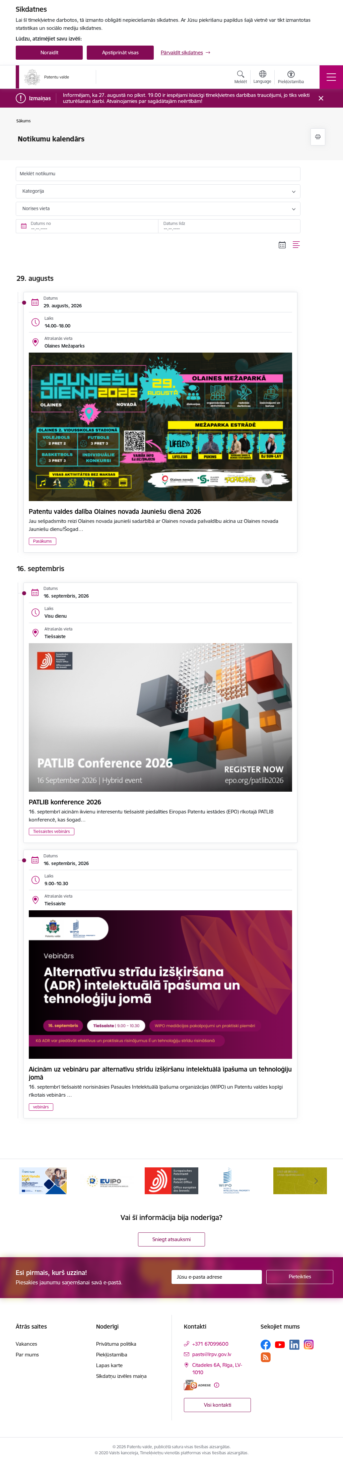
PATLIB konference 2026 (65, 802)
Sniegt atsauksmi (171, 1239)
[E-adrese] (197, 1385)
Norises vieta (36, 208)
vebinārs (41, 1106)
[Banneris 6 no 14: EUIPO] (107, 1180)
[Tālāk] (316, 1181)
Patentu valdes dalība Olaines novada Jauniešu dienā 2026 (115, 511)
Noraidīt (49, 52)
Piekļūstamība (111, 1354)
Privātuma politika (116, 1344)
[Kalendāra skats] (282, 245)
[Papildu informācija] (216, 1385)
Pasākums (42, 541)
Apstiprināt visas (120, 52)
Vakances (26, 1344)
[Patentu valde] (46, 77)
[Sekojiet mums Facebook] (266, 1345)
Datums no (41, 223)
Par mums (27, 1354)
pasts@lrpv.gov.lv (211, 1354)
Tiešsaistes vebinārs (51, 831)
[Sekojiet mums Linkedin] (294, 1345)
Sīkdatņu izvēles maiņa (121, 1376)
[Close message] (321, 98)
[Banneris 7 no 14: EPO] (171, 1180)
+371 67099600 (210, 1344)
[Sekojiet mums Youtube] (280, 1344)
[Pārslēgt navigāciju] (331, 77)
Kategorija (33, 191)
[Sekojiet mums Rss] (266, 1357)
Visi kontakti (217, 1405)
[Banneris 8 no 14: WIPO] (236, 1180)
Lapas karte (109, 1365)
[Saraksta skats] (296, 245)
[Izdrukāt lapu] (318, 137)
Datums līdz (174, 223)
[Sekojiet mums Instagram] (309, 1344)
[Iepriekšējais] (27, 1181)
